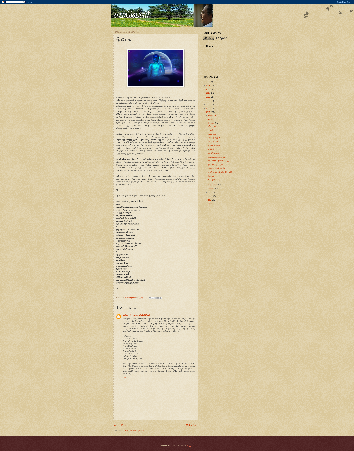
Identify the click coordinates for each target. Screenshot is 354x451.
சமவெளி (131, 13)
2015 (208, 101)
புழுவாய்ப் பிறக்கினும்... (216, 164)
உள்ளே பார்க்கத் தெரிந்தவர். (218, 168)
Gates (125, 315)
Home (156, 425)
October (211, 123)
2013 (208, 108)
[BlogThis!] (152, 298)
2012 (208, 112)
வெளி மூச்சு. (212, 134)
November (212, 119)
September (213, 185)
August (211, 189)
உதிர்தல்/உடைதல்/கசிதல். (217, 157)
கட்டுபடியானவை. (214, 145)
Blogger (189, 445)
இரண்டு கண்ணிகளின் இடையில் (220, 172)
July (210, 192)
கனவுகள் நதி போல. (215, 142)
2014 (208, 104)
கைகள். (211, 130)
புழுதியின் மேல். (213, 153)
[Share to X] (155, 298)
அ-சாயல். (211, 149)
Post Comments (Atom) (134, 431)
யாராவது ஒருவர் (214, 138)
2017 (208, 93)
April (210, 204)
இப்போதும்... (212, 126)
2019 (208, 85)
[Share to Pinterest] (160, 298)
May (210, 200)
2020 (208, 82)
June (210, 196)
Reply (125, 377)
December (212, 115)
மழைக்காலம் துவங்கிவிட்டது (218, 161)
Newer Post (119, 425)
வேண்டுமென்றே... (214, 180)
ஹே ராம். (211, 176)
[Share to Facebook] (157, 298)
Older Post (192, 425)
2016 (208, 97)
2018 (208, 89)
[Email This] (150, 298)
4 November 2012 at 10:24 (139, 315)
